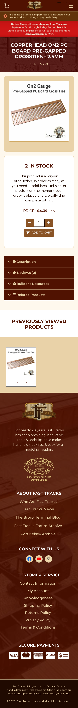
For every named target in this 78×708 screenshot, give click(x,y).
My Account (38, 591)
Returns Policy (38, 612)
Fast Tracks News (38, 509)
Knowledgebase (38, 598)
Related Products (30, 295)
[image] (39, 111)
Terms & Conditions (38, 627)
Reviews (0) (26, 273)
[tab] (39, 261)
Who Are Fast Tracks (38, 502)
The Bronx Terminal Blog (38, 517)
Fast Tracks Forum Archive (38, 526)
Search (61, 2)
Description (26, 262)
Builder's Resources (32, 284)
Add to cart (42, 232)
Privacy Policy (38, 620)
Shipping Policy (38, 605)
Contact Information (38, 583)
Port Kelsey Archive (38, 534)
